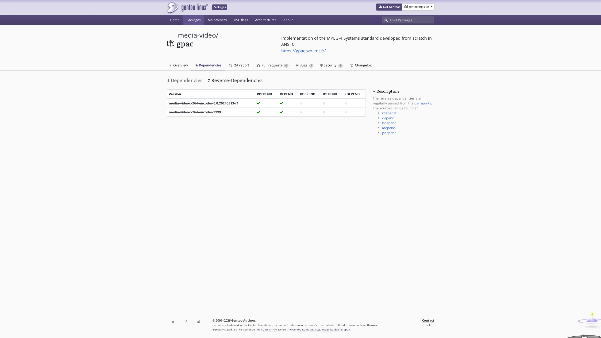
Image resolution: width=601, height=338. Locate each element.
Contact (428, 321)
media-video (197, 35)
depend (388, 118)
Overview (180, 65)
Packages (193, 20)
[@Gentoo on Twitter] (173, 322)
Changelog (363, 65)
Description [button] (387, 91)
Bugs (305, 65)
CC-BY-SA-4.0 (269, 329)
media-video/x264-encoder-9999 (195, 112)
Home (174, 20)
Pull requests (274, 65)
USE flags (241, 20)
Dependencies (209, 65)
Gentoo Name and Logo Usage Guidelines (317, 329)
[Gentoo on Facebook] (185, 322)
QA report (241, 65)
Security (332, 65)
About (288, 20)
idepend (388, 128)
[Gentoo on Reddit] (198, 322)
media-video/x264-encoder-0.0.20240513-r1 (204, 103)
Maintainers (217, 20)
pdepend (389, 133)
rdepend (389, 113)
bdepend (389, 123)
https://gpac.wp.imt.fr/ (303, 51)
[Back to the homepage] (187, 7)
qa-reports (422, 103)
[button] (389, 7)
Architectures (265, 20)
